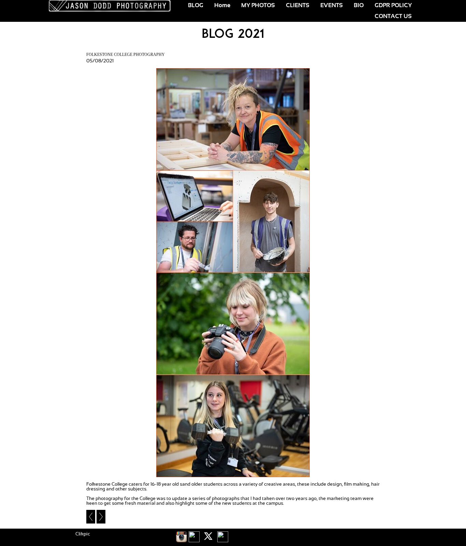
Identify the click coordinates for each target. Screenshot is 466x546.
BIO (359, 5)
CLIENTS (297, 5)
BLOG (195, 5)
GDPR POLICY (393, 5)
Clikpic (82, 534)
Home (222, 5)
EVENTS (331, 5)
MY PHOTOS (258, 5)
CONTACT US (393, 16)
